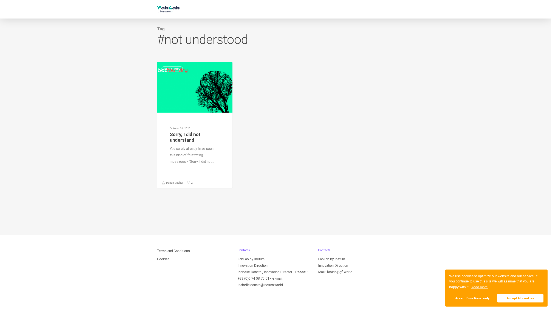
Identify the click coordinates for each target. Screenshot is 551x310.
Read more (479, 287)
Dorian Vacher (174, 182)
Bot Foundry (172, 69)
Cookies (163, 259)
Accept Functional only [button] (472, 298)
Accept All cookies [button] (520, 298)
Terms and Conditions (173, 251)
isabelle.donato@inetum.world (260, 285)
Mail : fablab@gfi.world (335, 272)
